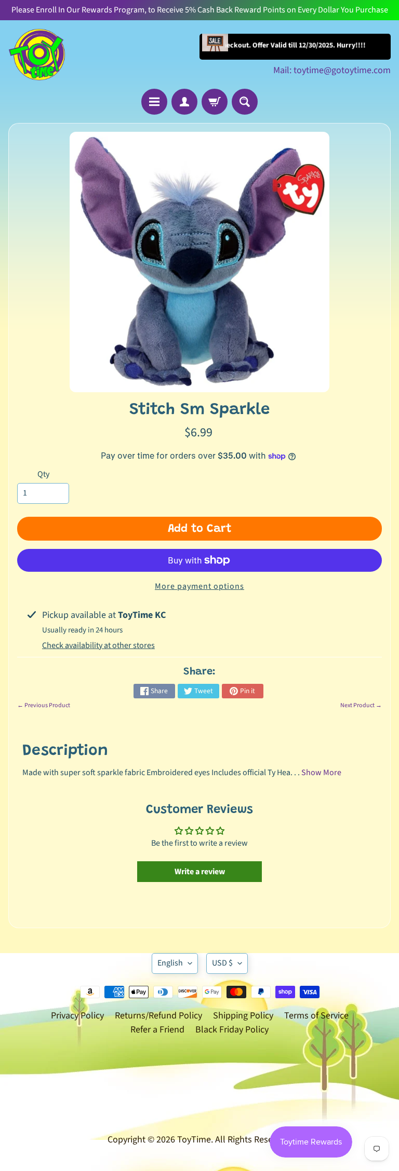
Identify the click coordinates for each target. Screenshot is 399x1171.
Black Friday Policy (232, 1029)
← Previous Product (43, 705)
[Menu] (154, 102)
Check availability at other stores (98, 645)
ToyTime (194, 1139)
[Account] (184, 102)
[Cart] (215, 102)
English (170, 963)
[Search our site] (245, 102)
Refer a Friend (157, 1029)
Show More (321, 772)
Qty (43, 474)
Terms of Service (316, 1015)
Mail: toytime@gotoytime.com (332, 70)
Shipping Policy (243, 1015)
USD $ (222, 963)
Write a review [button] (200, 871)
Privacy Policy (77, 1015)
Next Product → (361, 705)
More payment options (199, 586)
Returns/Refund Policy (158, 1015)
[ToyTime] (36, 54)
